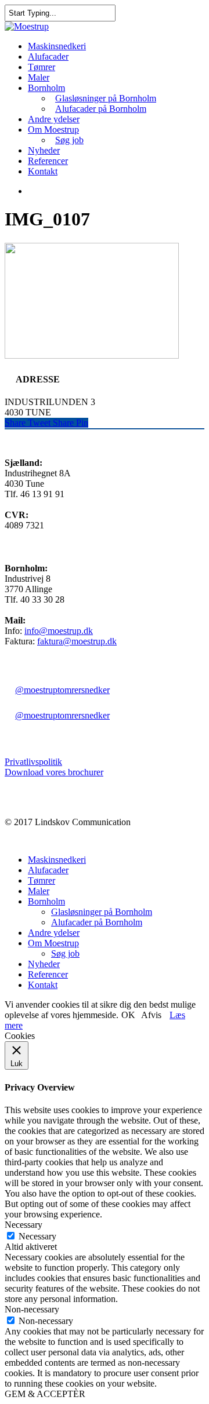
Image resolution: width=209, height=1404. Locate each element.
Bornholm (46, 88)
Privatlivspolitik (33, 762)
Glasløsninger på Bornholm (105, 98)
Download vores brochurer (54, 772)
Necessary (37, 1236)
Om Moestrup (53, 129)
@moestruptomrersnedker (62, 690)
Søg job (69, 140)
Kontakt (42, 171)
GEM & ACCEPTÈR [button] (45, 1394)
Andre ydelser (54, 119)
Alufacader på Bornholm (100, 109)
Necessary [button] (23, 1225)
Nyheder (44, 150)
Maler (38, 77)
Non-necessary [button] (32, 1309)
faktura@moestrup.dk (77, 641)
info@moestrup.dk (58, 631)
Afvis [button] (151, 1015)
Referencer (48, 161)
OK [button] (128, 1015)
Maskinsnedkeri (57, 46)
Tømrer (41, 67)
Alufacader (48, 56)
